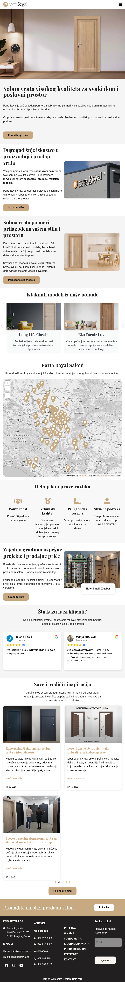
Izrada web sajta (52, 979)
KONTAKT (70, 959)
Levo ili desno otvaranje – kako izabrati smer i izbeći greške (88, 750)
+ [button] (8, 383)
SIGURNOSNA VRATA (76, 943)
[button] (120, 4)
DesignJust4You (72, 979)
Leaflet (62, 475)
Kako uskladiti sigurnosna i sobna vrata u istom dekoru (28, 750)
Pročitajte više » (14, 778)
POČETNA (70, 928)
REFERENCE (71, 954)
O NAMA (69, 933)
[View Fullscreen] (7, 395)
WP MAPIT (83, 475)
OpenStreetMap (104, 475)
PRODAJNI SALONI (75, 949)
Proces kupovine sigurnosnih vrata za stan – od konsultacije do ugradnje (31, 840)
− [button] (8, 388)
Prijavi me (105, 960)
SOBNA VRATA (73, 938)
